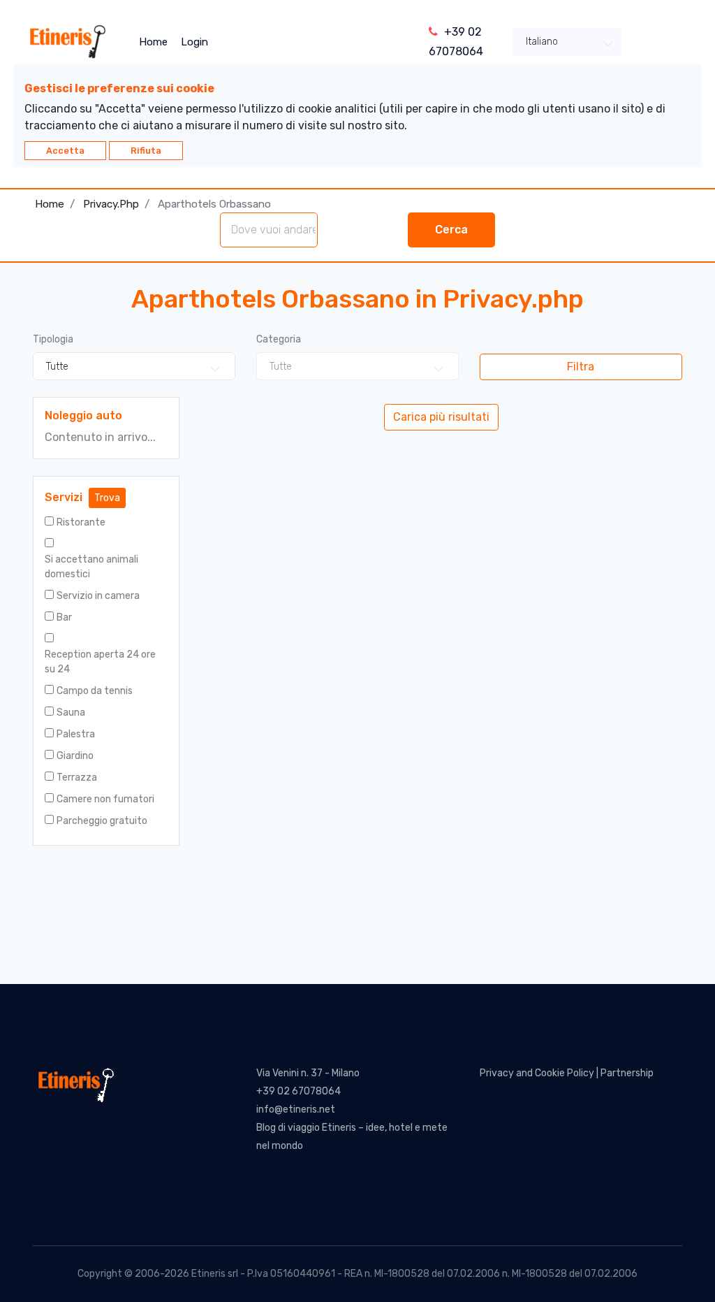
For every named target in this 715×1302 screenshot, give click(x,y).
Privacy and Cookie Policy (537, 1073)
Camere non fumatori (105, 799)
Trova (107, 498)
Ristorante (81, 522)
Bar (64, 617)
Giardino (75, 756)
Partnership (627, 1073)
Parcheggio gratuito (102, 821)
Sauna (71, 712)
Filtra (580, 366)
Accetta (65, 150)
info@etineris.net (295, 1109)
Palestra (76, 734)
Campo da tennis (95, 691)
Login (194, 42)
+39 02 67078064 (298, 1091)
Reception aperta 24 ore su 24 (100, 662)
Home (153, 42)
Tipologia (53, 339)
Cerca (451, 229)
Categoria (278, 339)
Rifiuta (146, 150)
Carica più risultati (441, 417)
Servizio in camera (98, 596)
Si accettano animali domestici (91, 567)
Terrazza (77, 777)
